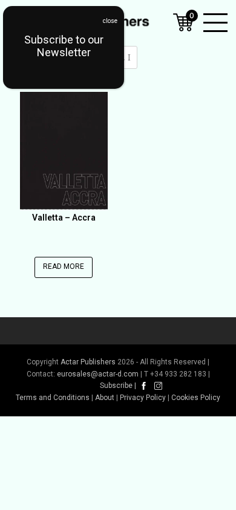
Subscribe (116, 385)
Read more (63, 266)
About (104, 397)
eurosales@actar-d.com (98, 374)
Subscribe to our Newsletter (63, 46)
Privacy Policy (143, 397)
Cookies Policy (195, 397)
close (110, 21)
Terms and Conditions (53, 397)
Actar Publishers (88, 362)
